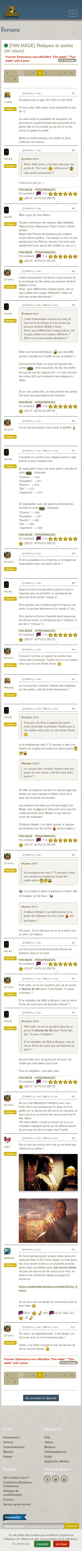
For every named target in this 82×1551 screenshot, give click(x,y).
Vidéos (48, 1442)
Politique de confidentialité (12, 1493)
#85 (73, 304)
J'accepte (42, 1544)
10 (72, 73)
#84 (73, 270)
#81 (73, 93)
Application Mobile (56, 1461)
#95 (73, 978)
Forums (10, 57)
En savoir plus (21, 1543)
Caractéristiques (14, 1447)
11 (7, 79)
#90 (73, 649)
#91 (73, 678)
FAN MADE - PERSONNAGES (36, 189)
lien (38, 809)
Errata (48, 1456)
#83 (73, 208)
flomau (8, 102)
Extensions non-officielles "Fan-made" (42, 57)
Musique (49, 1447)
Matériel (8, 1452)
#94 (73, 942)
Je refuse (61, 1544)
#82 (73, 150)
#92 (73, 708)
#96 (73, 1012)
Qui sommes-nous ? (16, 1477)
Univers (8, 1442)
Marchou (9, 687)
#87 (73, 450)
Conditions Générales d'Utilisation (17, 1484)
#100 (73, 1326)
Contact (8, 1499)
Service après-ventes (17, 1504)
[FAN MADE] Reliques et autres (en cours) (38, 47)
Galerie (7, 1456)
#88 (73, 553)
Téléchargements (55, 1452)
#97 (73, 1096)
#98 (73, 1138)
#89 (73, 582)
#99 (73, 1249)
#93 (73, 854)
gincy (7, 1146)
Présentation (11, 1437)
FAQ (47, 1437)
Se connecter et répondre (41, 1398)
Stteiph (25, 159)
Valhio (8, 159)
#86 (73, 420)
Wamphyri (9, 1258)
